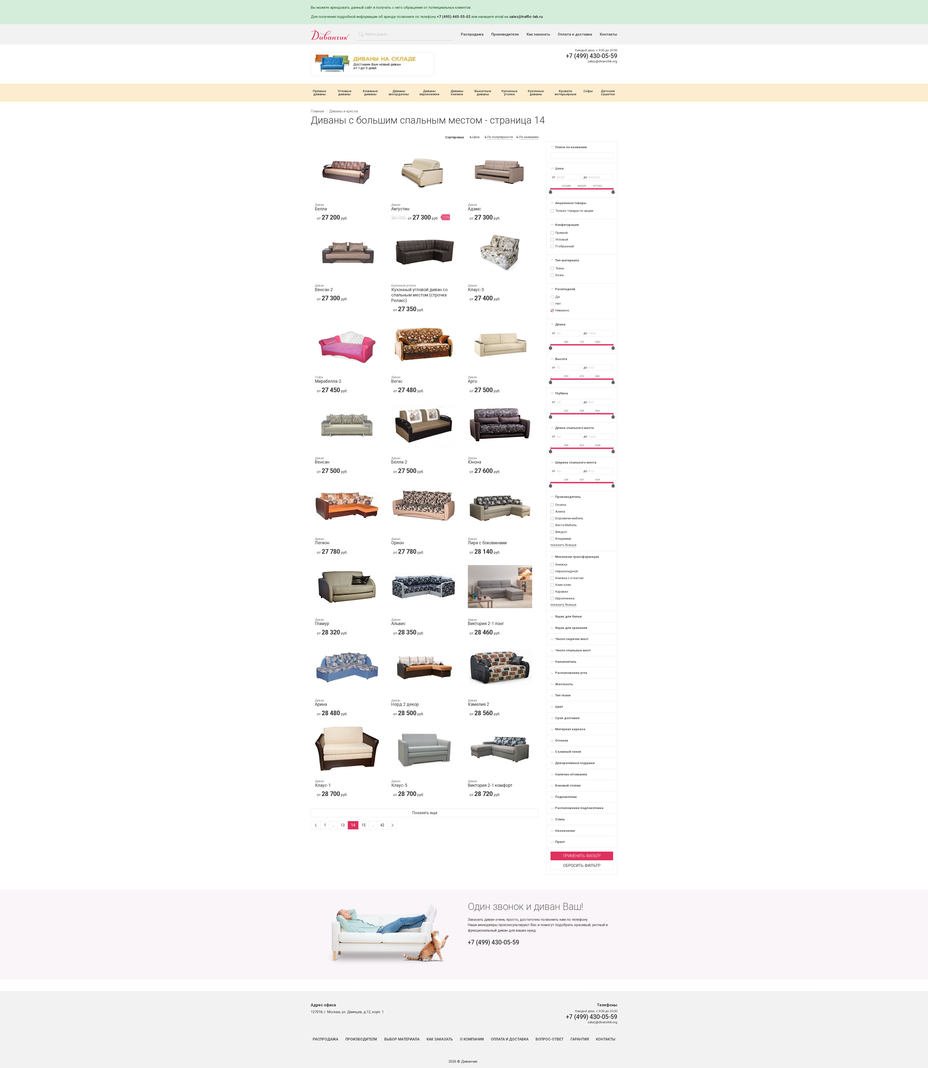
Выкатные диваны (482, 92)
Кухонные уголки (509, 92)
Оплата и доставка (575, 34)
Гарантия (580, 1039)
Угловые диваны (344, 92)
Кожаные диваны (370, 92)
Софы (588, 91)
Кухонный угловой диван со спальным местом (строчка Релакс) (419, 293)
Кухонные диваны (536, 92)
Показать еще (424, 812)
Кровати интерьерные (565, 92)
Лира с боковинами (487, 541)
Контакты (608, 34)
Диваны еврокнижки (429, 92)
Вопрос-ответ (549, 1039)
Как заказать (538, 34)
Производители (505, 34)
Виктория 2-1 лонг (486, 622)
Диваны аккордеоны (399, 92)
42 (382, 825)
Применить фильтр (582, 856)
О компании (472, 1039)
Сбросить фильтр (582, 865)
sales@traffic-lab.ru (526, 17)
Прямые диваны (319, 92)
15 (363, 825)
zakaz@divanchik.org (602, 61)
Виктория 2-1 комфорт (490, 784)
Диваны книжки (456, 92)
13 (343, 825)
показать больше (563, 545)
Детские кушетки (608, 92)
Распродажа (472, 34)
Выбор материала (402, 1039)
